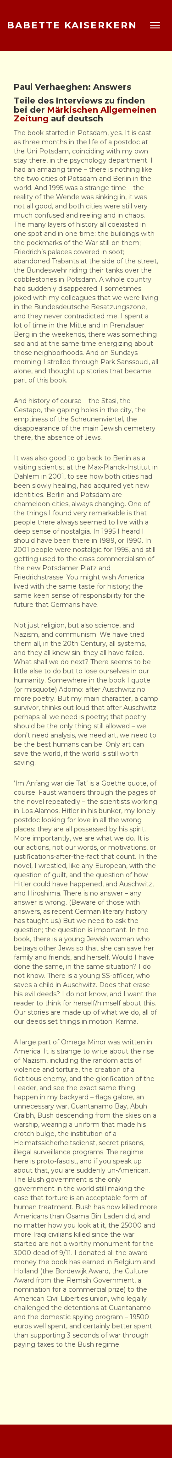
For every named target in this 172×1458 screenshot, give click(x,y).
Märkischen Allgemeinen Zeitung (85, 114)
